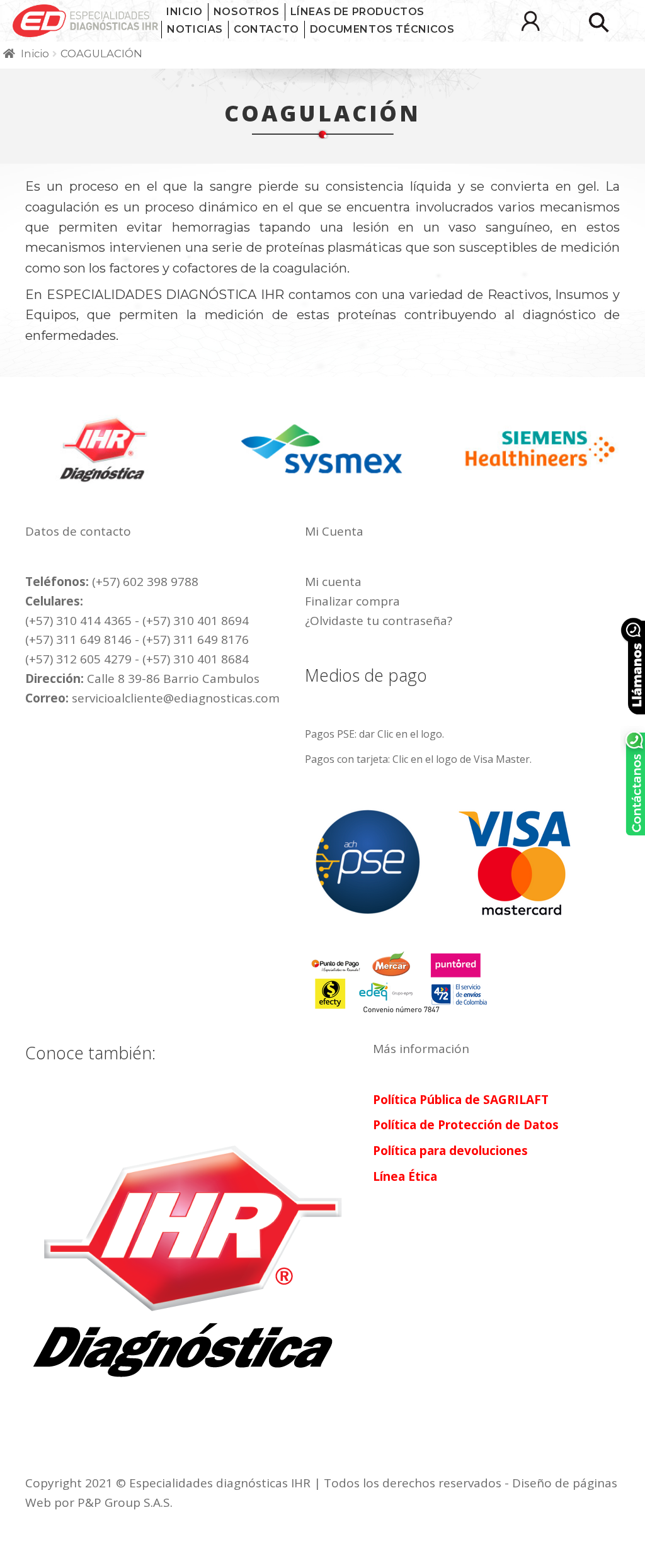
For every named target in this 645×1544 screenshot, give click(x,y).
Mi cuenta (333, 581)
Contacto (266, 29)
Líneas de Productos (357, 12)
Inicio (184, 12)
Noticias (195, 29)
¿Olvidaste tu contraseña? (378, 620)
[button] (599, 22)
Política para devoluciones (450, 1150)
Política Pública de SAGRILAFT (461, 1099)
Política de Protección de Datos (466, 1125)
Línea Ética (405, 1176)
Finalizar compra (352, 601)
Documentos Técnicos (382, 29)
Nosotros (247, 12)
